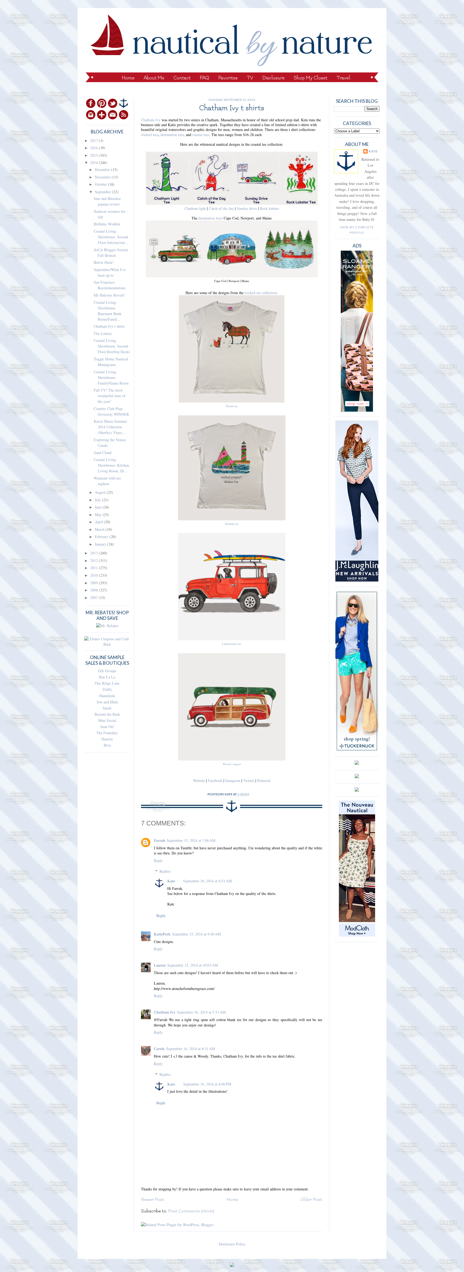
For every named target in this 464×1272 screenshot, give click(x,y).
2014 (94, 162)
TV (250, 78)
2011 (94, 567)
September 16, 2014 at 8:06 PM (207, 1084)
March (100, 529)
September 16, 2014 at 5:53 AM (201, 1012)
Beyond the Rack (107, 714)
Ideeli (107, 708)
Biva (107, 745)
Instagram (232, 780)
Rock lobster (269, 208)
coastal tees (200, 134)
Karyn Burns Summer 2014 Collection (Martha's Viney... (110, 427)
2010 (94, 575)
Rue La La (107, 676)
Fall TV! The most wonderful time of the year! (109, 396)
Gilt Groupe (107, 670)
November (103, 177)
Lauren (160, 965)
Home (128, 78)
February (102, 536)
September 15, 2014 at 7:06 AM (191, 840)
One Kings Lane (107, 683)
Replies (165, 871)
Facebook (215, 780)
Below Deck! (104, 262)
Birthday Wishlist (107, 223)
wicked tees (149, 134)
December (103, 169)
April (99, 521)
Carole (159, 1048)
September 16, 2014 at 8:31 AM (190, 1048)
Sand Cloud (102, 452)
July (98, 499)
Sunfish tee (231, 524)
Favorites (228, 78)
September (103, 191)
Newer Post (152, 1199)
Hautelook (107, 695)
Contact (182, 78)
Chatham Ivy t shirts (109, 326)
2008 (94, 590)
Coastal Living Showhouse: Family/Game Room (111, 377)
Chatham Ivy (151, 119)
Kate (171, 881)
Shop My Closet (310, 78)
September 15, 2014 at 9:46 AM (196, 934)
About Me (154, 78)
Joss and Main (107, 701)
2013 (94, 552)
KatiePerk (162, 934)
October (101, 184)
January (101, 544)
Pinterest (263, 780)
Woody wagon (232, 764)
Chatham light (195, 208)
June (99, 507)
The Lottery (103, 333)
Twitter (248, 780)
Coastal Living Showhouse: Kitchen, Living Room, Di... (112, 465)
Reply (158, 860)
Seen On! (107, 726)
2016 (94, 147)
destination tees (172, 134)
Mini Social (107, 720)
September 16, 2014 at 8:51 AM (207, 880)
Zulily (107, 689)
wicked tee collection (261, 292)
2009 (94, 582)
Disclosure (273, 78)
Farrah (159, 840)
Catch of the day (221, 208)
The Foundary (107, 732)
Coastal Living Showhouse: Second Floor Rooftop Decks (112, 346)
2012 (94, 560)
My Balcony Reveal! (109, 295)
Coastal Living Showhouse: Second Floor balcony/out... (111, 237)
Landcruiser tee (231, 644)
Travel (343, 78)
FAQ (204, 78)
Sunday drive (246, 208)
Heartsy (107, 738)
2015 (94, 155)
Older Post (311, 1199)
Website (199, 780)
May (99, 514)
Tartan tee (232, 406)
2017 (94, 140)
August (101, 492)
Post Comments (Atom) (191, 1211)
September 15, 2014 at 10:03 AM (192, 965)
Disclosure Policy (232, 1244)
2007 (94, 597)
